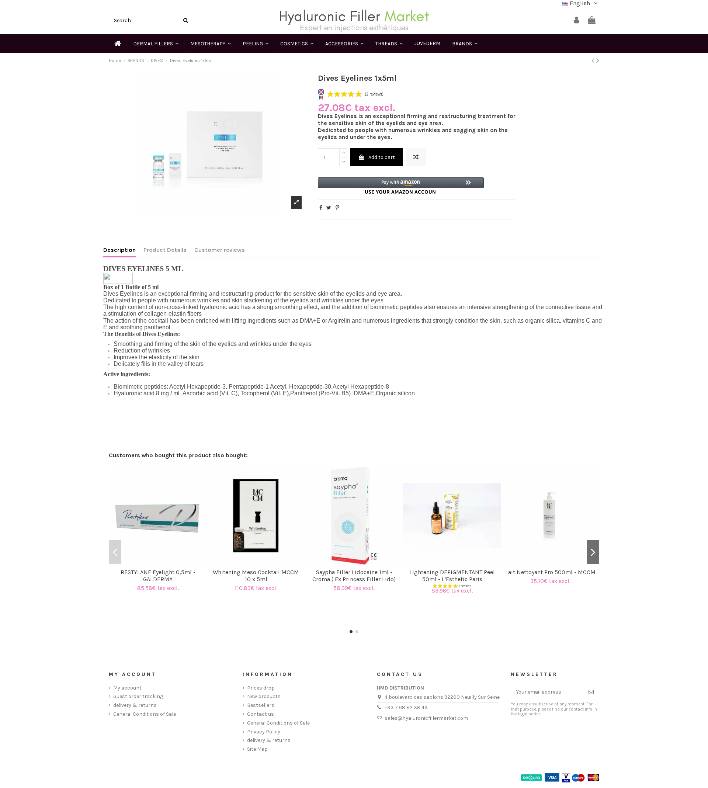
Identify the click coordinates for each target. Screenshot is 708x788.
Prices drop (261, 688)
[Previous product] (593, 60)
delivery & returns (135, 705)
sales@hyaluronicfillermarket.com (426, 718)
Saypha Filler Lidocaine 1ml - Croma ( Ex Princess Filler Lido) (354, 576)
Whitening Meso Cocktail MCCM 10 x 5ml (256, 576)
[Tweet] (328, 208)
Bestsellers (260, 705)
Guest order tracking (138, 696)
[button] (401, 185)
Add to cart (381, 157)
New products (264, 696)
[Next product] (597, 60)
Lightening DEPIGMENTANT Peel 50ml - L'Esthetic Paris (452, 576)
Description (119, 250)
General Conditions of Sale (144, 714)
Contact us (260, 714)
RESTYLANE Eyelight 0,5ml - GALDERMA (158, 576)
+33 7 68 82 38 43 (406, 707)
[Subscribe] (591, 692)
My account (127, 688)
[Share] (320, 208)
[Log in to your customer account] (577, 20)
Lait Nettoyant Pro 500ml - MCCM (550, 572)
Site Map (257, 749)
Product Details (165, 250)
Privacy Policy (263, 732)
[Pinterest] (337, 208)
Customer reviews (219, 250)
